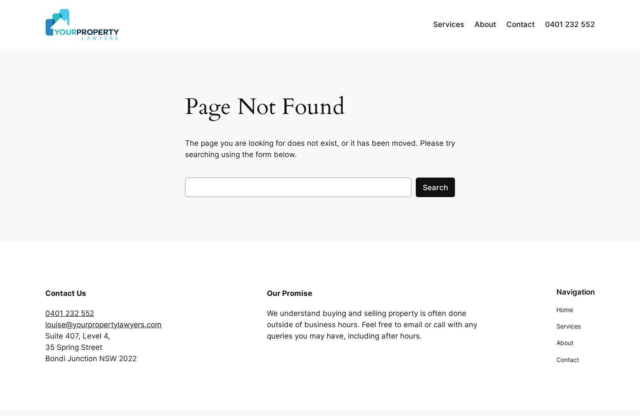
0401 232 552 (69, 313)
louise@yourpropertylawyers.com (103, 324)
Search (435, 187)
